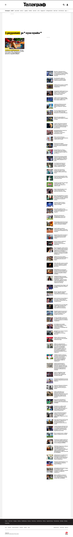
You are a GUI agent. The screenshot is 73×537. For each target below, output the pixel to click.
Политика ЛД (62, 527)
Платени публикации (15, 527)
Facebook (25, 527)
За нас (6, 527)
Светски (55, 10)
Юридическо (49, 10)
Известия (66, 527)
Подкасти (42, 10)
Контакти (21, 527)
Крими (30, 10)
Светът (21, 10)
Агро (38, 10)
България (17, 10)
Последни (7, 10)
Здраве (26, 10)
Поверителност (56, 527)
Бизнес (34, 10)
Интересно (61, 10)
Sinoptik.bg (7, 523)
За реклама (9, 527)
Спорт (12, 10)
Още (66, 10)
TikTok (29, 527)
